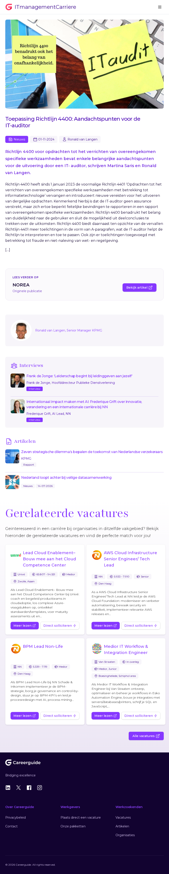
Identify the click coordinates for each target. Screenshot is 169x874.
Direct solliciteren (57, 626)
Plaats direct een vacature (81, 817)
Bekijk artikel (136, 288)
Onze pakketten (73, 826)
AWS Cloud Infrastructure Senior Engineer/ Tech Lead (130, 559)
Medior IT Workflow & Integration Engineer (126, 649)
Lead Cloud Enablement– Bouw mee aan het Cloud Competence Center (49, 559)
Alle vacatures (143, 736)
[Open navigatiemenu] (160, 7)
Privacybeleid (15, 817)
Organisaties (125, 835)
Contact (11, 826)
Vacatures (123, 817)
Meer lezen (22, 626)
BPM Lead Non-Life (43, 646)
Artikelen (122, 826)
